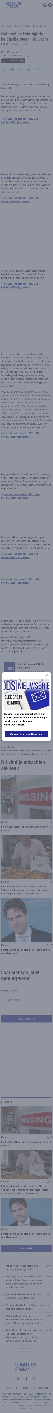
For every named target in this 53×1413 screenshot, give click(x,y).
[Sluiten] (46, 675)
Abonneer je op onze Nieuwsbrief (26, 734)
